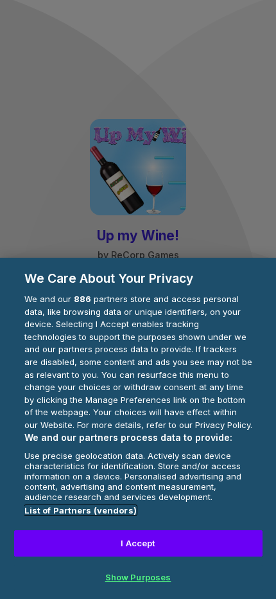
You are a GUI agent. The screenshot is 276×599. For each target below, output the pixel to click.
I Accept (138, 543)
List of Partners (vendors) (80, 510)
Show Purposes (138, 577)
